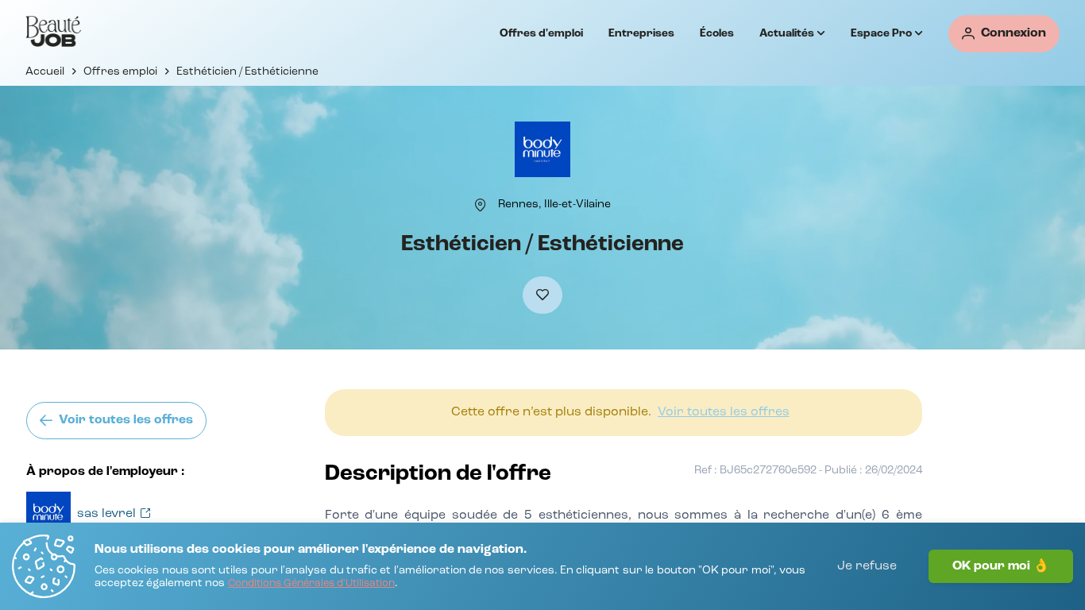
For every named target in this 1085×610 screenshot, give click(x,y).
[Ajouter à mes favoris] (542, 295)
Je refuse (867, 566)
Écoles (717, 33)
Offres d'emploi (541, 33)
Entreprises (641, 33)
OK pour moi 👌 (1000, 566)
